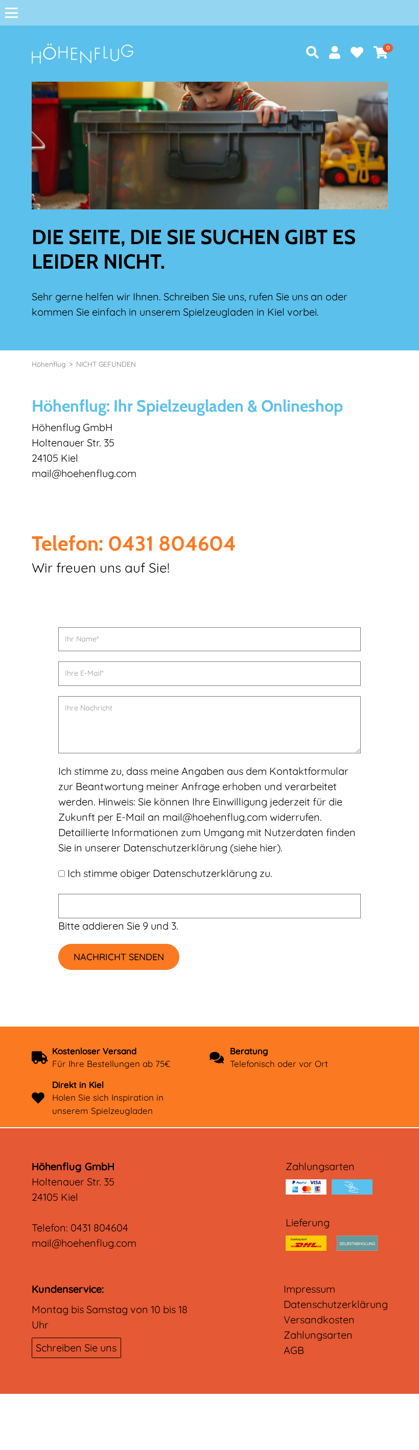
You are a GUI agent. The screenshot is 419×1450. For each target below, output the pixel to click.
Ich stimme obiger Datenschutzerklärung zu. (169, 873)
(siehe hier (253, 847)
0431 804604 (99, 1227)
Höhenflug (48, 364)
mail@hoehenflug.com (84, 1243)
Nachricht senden (119, 957)
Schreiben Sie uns (76, 1347)
